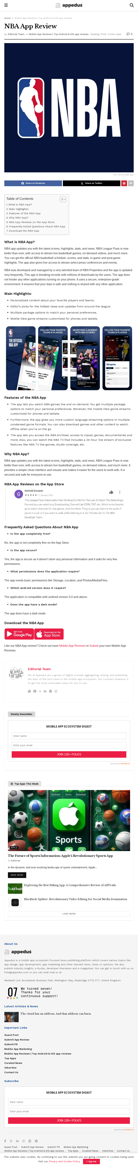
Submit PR (11, 1044)
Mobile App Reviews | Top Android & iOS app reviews (43, 18)
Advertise (10, 1067)
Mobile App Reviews (72, 645)
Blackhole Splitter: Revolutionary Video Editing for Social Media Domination (75, 899)
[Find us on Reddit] (29, 1141)
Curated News (13, 1063)
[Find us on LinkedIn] (17, 1141)
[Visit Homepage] (68, 5)
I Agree (91, 1161)
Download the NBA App (24, 230)
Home (7, 18)
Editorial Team (16, 34)
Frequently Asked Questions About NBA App (37, 226)
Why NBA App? (18, 217)
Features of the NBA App (25, 213)
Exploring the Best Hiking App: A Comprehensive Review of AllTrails (70, 885)
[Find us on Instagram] (23, 1141)
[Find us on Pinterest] (36, 1141)
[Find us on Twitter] (11, 1141)
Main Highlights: (19, 209)
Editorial (15, 860)
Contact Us (11, 1072)
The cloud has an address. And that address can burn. (55, 1013)
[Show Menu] (6, 5)
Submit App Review (16, 1039)
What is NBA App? (20, 204)
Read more (18, 874)
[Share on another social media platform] (131, 183)
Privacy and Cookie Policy (64, 1161)
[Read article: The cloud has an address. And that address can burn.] (11, 1017)
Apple (14, 848)
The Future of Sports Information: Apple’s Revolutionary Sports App (60, 856)
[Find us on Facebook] (5, 1141)
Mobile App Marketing (18, 1048)
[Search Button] (132, 5)
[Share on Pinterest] (124, 183)
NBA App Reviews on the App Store (32, 222)
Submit (93, 645)
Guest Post (11, 1034)
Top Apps (10, 1058)
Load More (69, 914)
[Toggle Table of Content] (61, 199)
